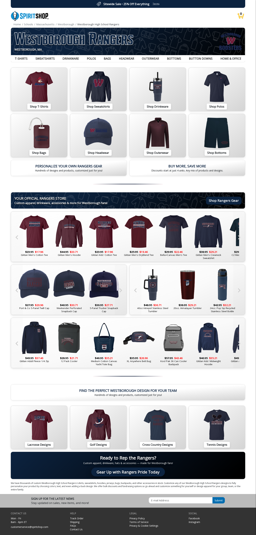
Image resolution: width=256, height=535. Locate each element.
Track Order (76, 518)
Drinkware (71, 59)
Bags (107, 59)
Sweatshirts (45, 59)
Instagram (194, 522)
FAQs (73, 525)
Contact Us (76, 529)
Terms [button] (156, 3)
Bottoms (174, 59)
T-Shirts (21, 59)
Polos (91, 59)
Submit (219, 500)
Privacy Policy (137, 518)
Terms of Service (139, 522)
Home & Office (230, 59)
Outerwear (150, 59)
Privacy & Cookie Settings (143, 525)
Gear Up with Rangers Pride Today (128, 472)
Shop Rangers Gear (224, 200)
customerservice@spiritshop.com (29, 527)
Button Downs (200, 59)
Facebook (194, 518)
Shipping (74, 522)
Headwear (126, 59)
